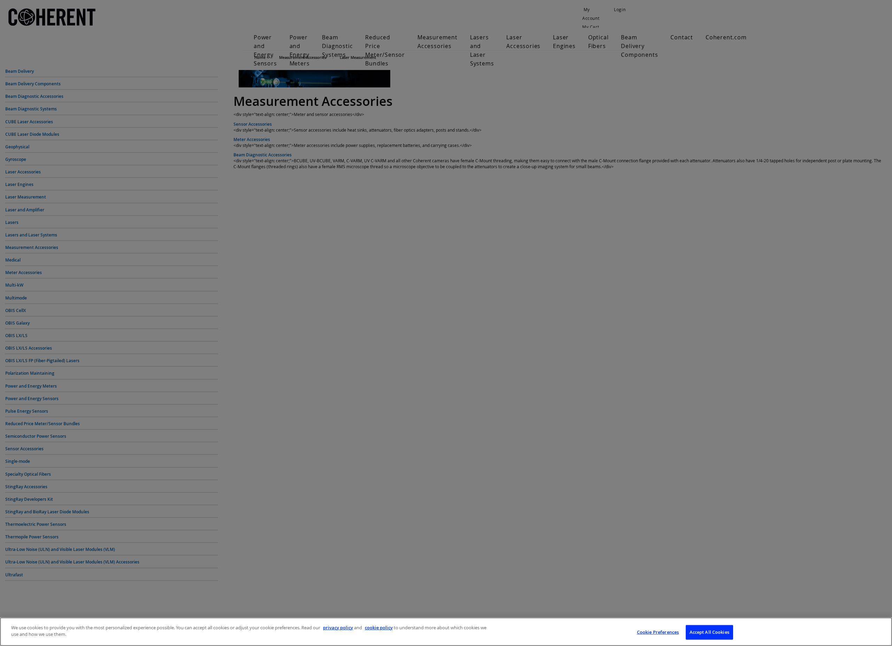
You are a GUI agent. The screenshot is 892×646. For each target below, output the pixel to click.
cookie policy (379, 627)
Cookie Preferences (658, 632)
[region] (446, 631)
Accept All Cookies (709, 632)
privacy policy (338, 627)
